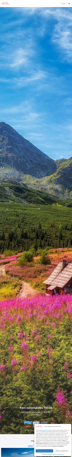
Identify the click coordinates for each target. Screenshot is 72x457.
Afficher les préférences (62, 451)
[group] (28, 424)
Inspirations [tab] (30, 445)
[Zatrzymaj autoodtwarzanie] (25, 430)
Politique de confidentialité (47, 454)
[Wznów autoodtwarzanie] (28, 431)
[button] (69, 413)
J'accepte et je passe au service (44, 451)
